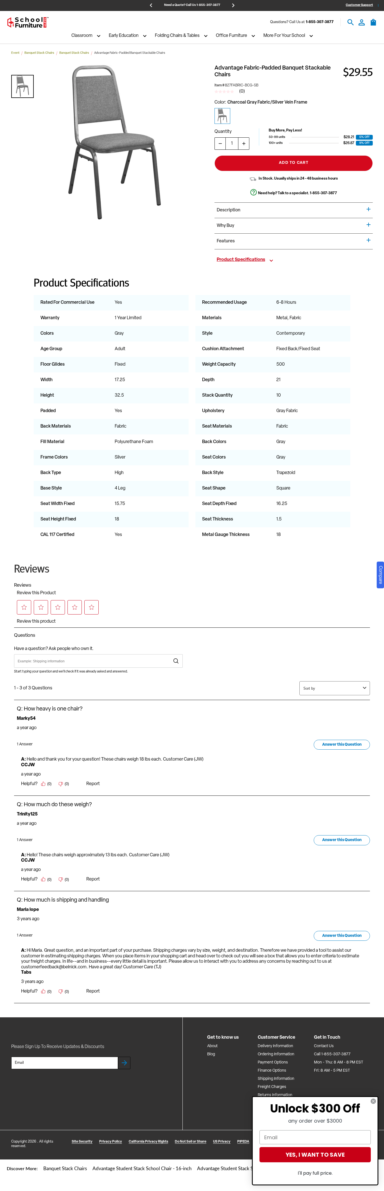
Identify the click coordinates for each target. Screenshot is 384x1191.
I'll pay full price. (315, 1173)
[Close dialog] (373, 1101)
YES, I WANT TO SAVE (315, 1155)
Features (226, 241)
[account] (361, 22)
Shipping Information (276, 1079)
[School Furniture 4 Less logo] (28, 22)
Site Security (82, 1141)
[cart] (373, 25)
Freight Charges (272, 1087)
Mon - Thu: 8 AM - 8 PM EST (338, 1062)
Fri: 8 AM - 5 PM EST (332, 1071)
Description (228, 210)
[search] (350, 22)
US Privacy (222, 1141)
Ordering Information (276, 1054)
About (212, 1046)
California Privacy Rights (148, 1141)
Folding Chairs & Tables (177, 36)
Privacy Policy (110, 1141)
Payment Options (273, 1062)
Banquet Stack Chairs (39, 53)
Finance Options (272, 1071)
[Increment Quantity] (243, 143)
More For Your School (284, 36)
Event (15, 53)
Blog (211, 1054)
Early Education (124, 36)
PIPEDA (243, 1141)
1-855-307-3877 (320, 22)
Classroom (81, 36)
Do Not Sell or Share (190, 1141)
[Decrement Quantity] (220, 143)
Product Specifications (241, 260)
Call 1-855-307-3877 (332, 1054)
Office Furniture (231, 36)
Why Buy (225, 226)
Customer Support (359, 5)
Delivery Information (275, 1046)
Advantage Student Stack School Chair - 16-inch (141, 1168)
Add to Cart (293, 163)
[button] (22, 86)
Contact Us (324, 1046)
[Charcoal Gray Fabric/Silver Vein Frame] (222, 116)
